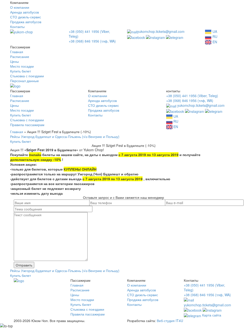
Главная (16, 51)
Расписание (19, 56)
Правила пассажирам (27, 124)
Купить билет (20, 71)
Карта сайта (211, 315)
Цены (14, 61)
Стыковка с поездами (27, 75)
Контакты (17, 26)
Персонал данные (24, 80)
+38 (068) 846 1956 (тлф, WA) (92, 41)
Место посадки (22, 66)
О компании (19, 7)
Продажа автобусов (25, 21)
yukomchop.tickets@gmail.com (161, 31)
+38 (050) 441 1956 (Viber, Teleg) (192, 95)
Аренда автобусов (24, 12)
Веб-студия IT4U (170, 320)
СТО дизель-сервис (25, 16)
